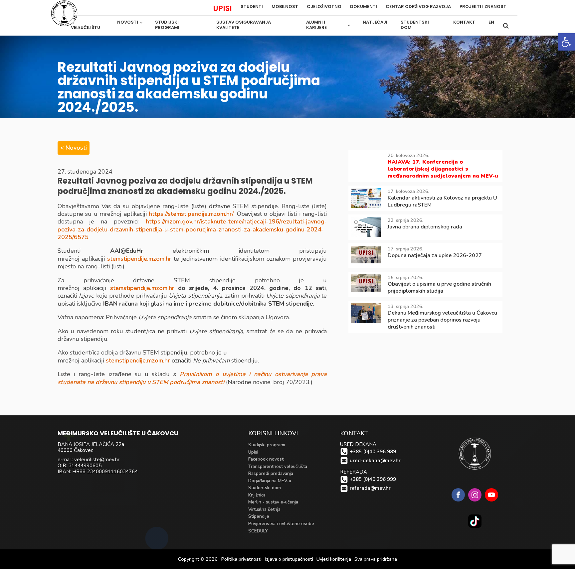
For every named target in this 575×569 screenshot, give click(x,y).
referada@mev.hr (370, 488)
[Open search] (506, 25)
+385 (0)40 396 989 (373, 452)
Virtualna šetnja (264, 509)
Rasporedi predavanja (270, 473)
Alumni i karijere (316, 25)
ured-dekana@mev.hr (375, 461)
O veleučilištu (85, 25)
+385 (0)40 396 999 (373, 479)
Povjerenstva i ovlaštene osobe (281, 523)
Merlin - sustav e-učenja (273, 502)
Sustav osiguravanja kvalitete (243, 25)
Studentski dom (415, 25)
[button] (566, 42)
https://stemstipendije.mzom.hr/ (191, 214)
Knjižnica (257, 495)
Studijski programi (167, 25)
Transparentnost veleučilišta (277, 466)
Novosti (127, 22)
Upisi (253, 452)
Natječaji (375, 22)
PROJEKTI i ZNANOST (483, 7)
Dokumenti (363, 7)
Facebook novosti (266, 459)
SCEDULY (258, 531)
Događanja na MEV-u (269, 481)
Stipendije (258, 516)
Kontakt (464, 22)
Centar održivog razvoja (418, 7)
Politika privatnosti (241, 559)
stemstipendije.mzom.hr (139, 259)
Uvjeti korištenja (333, 559)
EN (491, 22)
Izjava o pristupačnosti (289, 559)
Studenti (252, 7)
